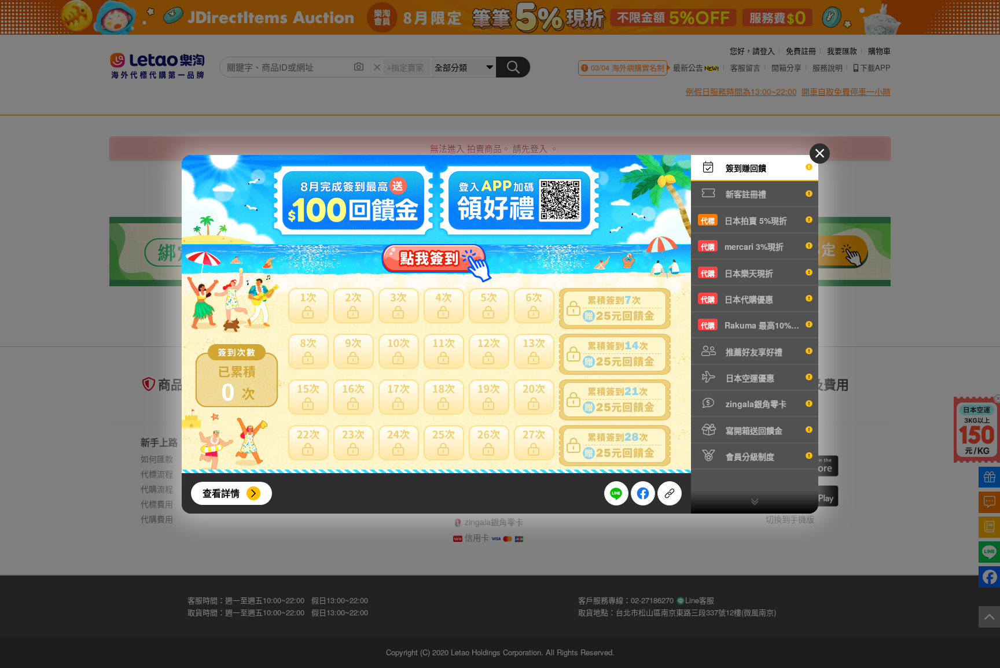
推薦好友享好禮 (752, 351)
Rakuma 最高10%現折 (754, 325)
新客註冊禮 (744, 194)
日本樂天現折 (737, 273)
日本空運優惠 (748, 377)
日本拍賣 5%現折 (744, 220)
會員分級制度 (748, 456)
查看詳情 (221, 493)
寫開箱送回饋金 (752, 430)
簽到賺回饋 (744, 168)
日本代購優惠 (737, 299)
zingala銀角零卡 (754, 403)
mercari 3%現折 (742, 246)
